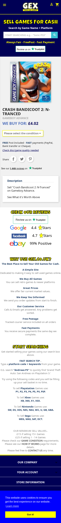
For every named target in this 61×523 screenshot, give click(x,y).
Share (13, 159)
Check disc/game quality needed (20, 150)
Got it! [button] (30, 514)
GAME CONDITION (32, 440)
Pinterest (30, 159)
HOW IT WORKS (31, 443)
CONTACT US (35, 450)
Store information (30, 482)
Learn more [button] (12, 506)
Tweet (22, 159)
